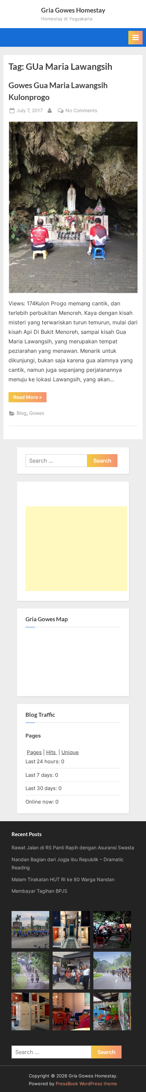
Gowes (36, 413)
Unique (70, 752)
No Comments (81, 111)
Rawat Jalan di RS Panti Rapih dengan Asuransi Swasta (73, 847)
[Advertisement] (76, 548)
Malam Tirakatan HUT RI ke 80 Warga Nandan (63, 879)
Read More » (30, 398)
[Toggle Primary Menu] (135, 37)
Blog (21, 413)
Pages (34, 752)
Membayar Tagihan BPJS (39, 891)
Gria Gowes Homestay (73, 10)
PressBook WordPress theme (86, 1083)
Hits (51, 752)
